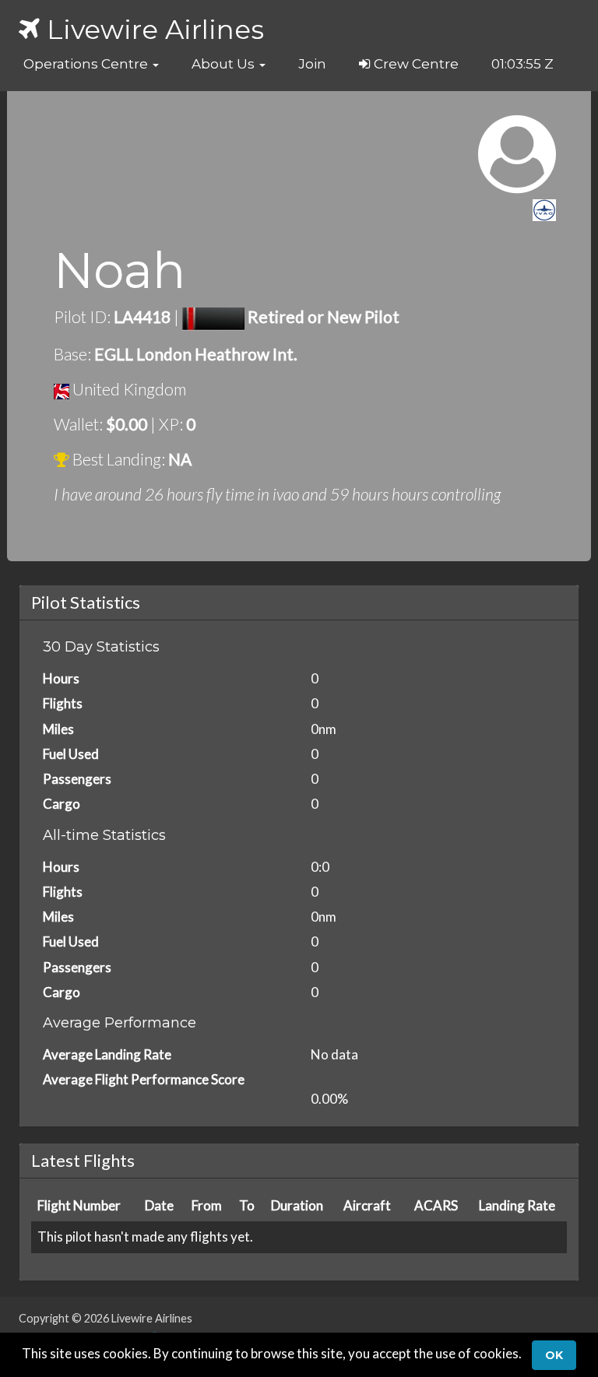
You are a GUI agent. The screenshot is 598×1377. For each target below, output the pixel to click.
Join (312, 64)
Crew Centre (415, 64)
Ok (554, 1355)
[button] (91, 63)
